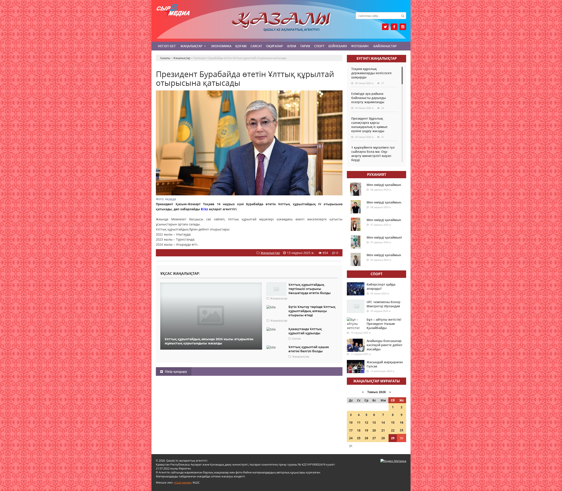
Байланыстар (385, 46)
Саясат (256, 46)
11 (358, 422)
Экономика (221, 46)
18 (358, 430)
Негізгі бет (167, 46)
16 (401, 422)
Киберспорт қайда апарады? (381, 286)
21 (383, 430)
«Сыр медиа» (183, 482)
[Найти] (402, 15)
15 (392, 422)
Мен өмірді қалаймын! (384, 237)
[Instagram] (403, 26)
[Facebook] (394, 26)
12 (366, 422)
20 (374, 430)
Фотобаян (360, 46)
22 (392, 430)
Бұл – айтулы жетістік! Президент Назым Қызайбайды (384, 323)
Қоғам (241, 46)
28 (383, 438)
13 (374, 422)
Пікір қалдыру (175, 371)
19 (366, 430)
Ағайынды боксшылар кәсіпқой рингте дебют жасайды (384, 345)
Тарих (305, 46)
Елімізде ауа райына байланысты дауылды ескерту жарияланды (368, 98)
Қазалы (281, 20)
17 (351, 430)
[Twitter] (385, 26)
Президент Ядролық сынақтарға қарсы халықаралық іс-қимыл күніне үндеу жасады (369, 124)
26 (366, 438)
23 (401, 430)
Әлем (291, 46)
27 (374, 438)
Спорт (319, 46)
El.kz (204, 209)
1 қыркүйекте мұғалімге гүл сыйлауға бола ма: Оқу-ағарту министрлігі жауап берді (373, 153)
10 (351, 422)
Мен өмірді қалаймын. (384, 202)
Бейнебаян (337, 46)
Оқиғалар (274, 46)
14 (383, 422)
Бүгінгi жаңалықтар (377, 58)
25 (358, 438)
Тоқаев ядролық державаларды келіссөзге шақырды (371, 73)
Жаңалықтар (191, 46)
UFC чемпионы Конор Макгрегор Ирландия (383, 304)
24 (351, 438)
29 (392, 438)
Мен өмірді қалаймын (384, 185)
